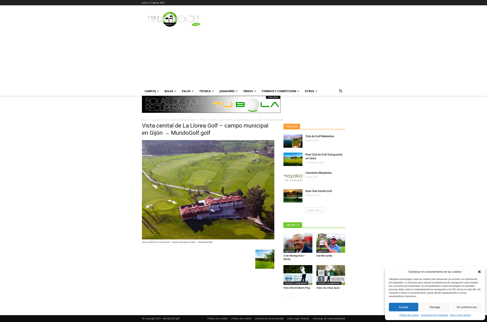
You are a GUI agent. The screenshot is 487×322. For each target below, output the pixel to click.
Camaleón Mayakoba (319, 172)
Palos (186, 91)
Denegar (435, 307)
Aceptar (403, 307)
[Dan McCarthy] (330, 243)
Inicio (145, 119)
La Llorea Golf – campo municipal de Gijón (174, 119)
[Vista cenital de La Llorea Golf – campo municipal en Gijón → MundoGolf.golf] (208, 238)
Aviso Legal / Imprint (460, 315)
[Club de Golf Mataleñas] (292, 141)
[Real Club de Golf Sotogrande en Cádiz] (292, 159)
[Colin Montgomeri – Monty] (297, 243)
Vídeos (248, 91)
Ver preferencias (466, 307)
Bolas (169, 91)
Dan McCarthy (324, 255)
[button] (479, 272)
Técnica (205, 91)
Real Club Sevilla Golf (319, 191)
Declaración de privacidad (434, 315)
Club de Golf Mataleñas (320, 136)
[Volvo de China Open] (330, 275)
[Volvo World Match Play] (297, 275)
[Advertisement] (243, 58)
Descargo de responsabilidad (329, 318)
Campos (150, 91)
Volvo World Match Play (296, 287)
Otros (309, 91)
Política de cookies (409, 315)
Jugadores (227, 91)
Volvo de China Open (328, 287)
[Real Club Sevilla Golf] (292, 195)
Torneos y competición (278, 91)
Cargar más (313, 210)
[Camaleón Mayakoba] (292, 177)
